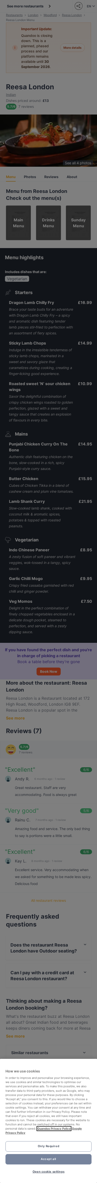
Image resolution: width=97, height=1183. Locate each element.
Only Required (48, 1146)
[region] (48, 1121)
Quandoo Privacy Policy (54, 1128)
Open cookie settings (48, 1171)
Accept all (48, 1159)
